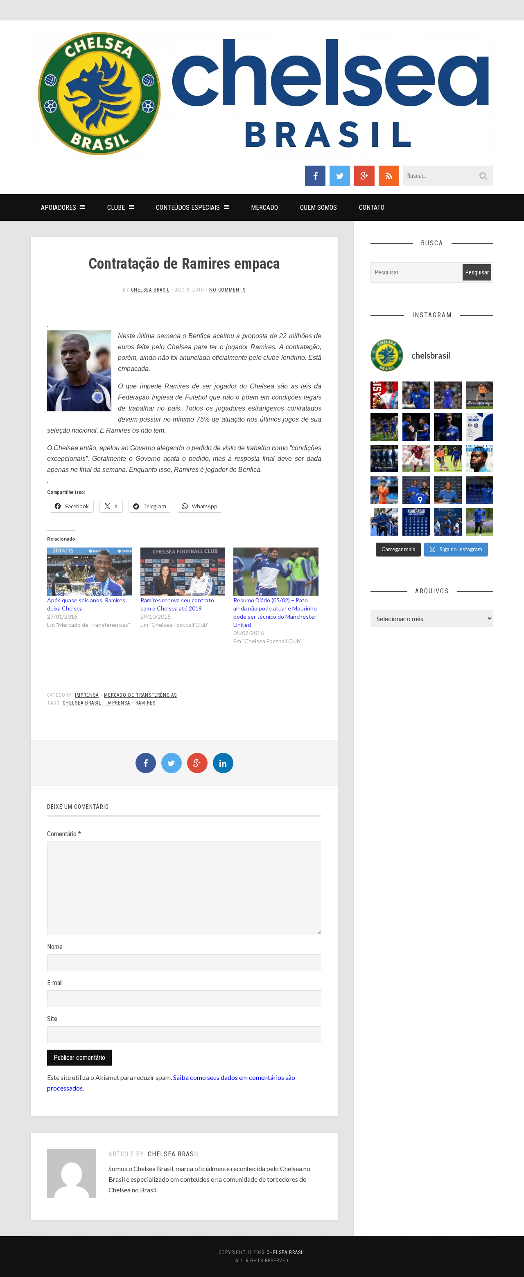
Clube (116, 207)
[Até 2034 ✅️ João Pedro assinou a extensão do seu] (448, 490)
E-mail (55, 983)
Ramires (146, 703)
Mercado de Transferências (140, 695)
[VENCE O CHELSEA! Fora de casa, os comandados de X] (384, 427)
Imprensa (87, 695)
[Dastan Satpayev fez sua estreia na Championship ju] (416, 459)
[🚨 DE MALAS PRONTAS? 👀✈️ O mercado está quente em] (384, 459)
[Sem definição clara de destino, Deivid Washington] (384, 522)
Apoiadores (58, 207)
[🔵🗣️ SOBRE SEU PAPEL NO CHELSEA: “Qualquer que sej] (448, 522)
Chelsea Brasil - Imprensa (96, 703)
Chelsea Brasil (150, 290)
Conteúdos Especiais (188, 207)
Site (52, 1019)
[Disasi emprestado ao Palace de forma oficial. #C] (384, 395)
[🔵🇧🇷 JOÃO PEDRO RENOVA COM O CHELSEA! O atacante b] (416, 490)
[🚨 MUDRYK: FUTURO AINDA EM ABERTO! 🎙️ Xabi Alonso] (448, 459)
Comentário (64, 834)
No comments (227, 290)
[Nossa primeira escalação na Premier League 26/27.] (448, 427)
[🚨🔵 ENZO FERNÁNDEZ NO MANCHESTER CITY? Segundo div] (448, 395)
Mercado (264, 207)
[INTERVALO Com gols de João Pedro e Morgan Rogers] (416, 427)
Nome (55, 947)
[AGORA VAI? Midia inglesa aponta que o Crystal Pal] (480, 490)
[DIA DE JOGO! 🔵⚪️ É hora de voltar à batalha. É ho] (480, 427)
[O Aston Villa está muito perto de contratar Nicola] (416, 395)
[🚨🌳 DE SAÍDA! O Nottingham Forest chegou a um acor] (480, 395)
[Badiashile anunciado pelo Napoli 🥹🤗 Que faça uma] (480, 459)
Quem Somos (318, 207)
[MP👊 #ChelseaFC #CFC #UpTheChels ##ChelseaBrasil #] (384, 490)
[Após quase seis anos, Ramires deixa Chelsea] (89, 572)
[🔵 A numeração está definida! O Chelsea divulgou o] (416, 522)
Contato (371, 207)
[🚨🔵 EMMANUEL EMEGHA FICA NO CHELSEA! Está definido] (480, 522)
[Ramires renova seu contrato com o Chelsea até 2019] (183, 572)
